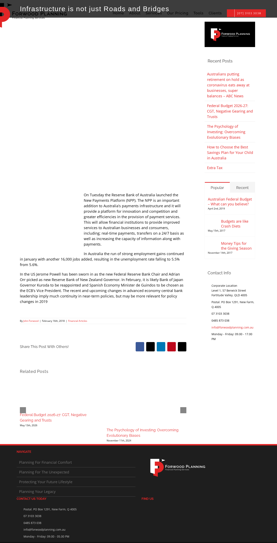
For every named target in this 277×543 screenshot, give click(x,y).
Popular (217, 188)
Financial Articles (77, 321)
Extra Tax (214, 167)
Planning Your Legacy (37, 491)
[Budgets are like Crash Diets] (213, 221)
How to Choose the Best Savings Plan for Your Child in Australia (230, 152)
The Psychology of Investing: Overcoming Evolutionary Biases (226, 132)
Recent (242, 188)
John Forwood (31, 321)
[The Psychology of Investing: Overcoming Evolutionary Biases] (146, 380)
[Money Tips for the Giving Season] (213, 243)
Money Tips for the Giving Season (236, 246)
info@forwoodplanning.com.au (232, 327)
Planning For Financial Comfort (45, 462)
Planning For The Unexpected (44, 472)
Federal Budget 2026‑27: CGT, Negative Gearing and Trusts (230, 111)
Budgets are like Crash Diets (234, 224)
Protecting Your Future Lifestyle (45, 481)
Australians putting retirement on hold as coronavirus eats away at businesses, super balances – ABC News (228, 85)
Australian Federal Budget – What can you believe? (230, 201)
